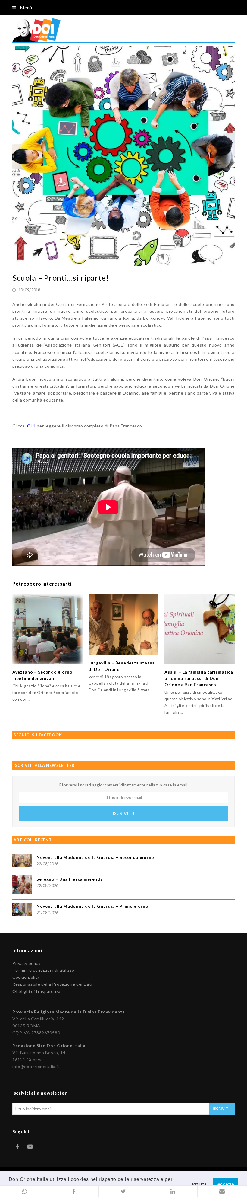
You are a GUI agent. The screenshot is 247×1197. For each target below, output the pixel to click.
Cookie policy (26, 977)
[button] (24, 1191)
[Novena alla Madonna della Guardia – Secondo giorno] (22, 861)
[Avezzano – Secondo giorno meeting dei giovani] (47, 629)
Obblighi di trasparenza (36, 991)
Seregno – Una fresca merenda (69, 879)
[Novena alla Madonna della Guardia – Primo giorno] (22, 910)
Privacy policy (26, 963)
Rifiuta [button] (199, 1184)
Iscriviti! (123, 813)
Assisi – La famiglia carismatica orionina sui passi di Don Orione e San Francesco (198, 678)
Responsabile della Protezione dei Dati (52, 984)
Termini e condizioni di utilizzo (43, 970)
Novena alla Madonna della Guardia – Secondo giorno (95, 857)
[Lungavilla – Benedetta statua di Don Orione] (124, 624)
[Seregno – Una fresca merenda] (22, 885)
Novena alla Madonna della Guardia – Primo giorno (92, 906)
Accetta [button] (225, 1184)
